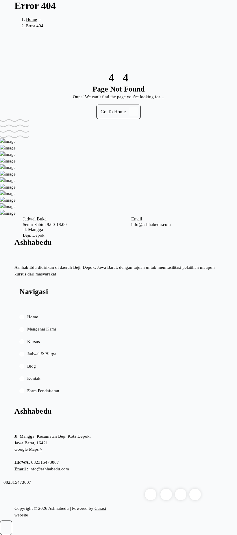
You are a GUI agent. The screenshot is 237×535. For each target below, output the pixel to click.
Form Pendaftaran (43, 390)
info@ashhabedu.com (49, 469)
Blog (31, 366)
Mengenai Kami (41, 329)
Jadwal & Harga (41, 353)
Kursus (33, 341)
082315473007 (45, 462)
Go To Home (113, 111)
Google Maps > (28, 449)
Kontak (33, 378)
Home (31, 19)
